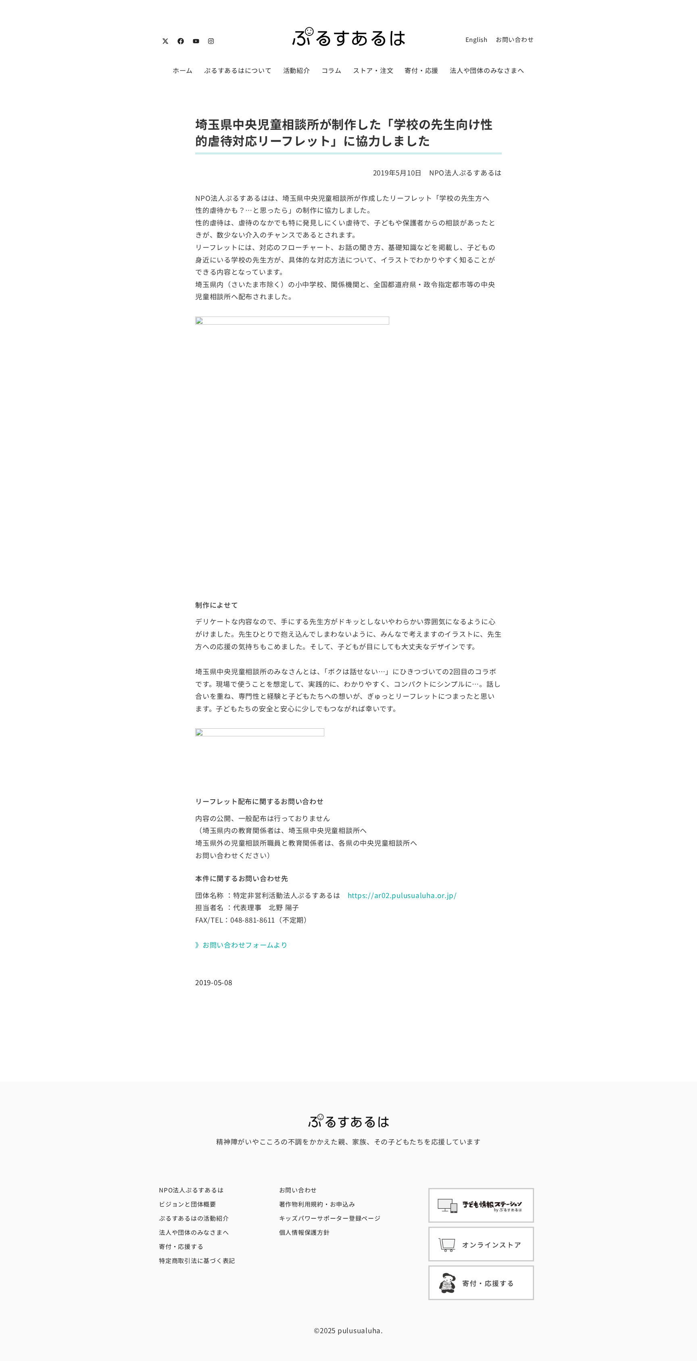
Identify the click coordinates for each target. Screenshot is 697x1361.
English (476, 39)
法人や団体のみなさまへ (487, 70)
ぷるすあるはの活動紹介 (194, 1218)
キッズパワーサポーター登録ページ (330, 1218)
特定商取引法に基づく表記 (197, 1260)
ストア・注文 (373, 70)
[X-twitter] (165, 41)
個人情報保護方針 (304, 1232)
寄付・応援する (181, 1246)
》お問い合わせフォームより (241, 945)
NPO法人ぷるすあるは (191, 1190)
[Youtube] (196, 41)
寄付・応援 (421, 70)
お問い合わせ (515, 39)
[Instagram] (211, 41)
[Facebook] (180, 41)
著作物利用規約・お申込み (317, 1204)
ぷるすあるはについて (238, 70)
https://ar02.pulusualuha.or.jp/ (402, 895)
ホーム (183, 70)
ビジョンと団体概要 (187, 1204)
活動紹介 (296, 70)
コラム (331, 70)
